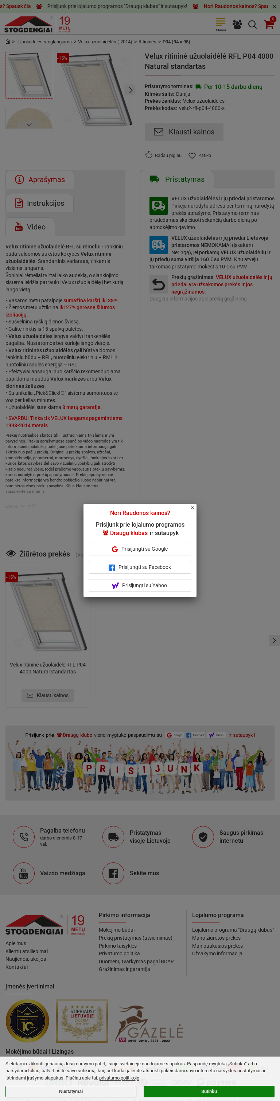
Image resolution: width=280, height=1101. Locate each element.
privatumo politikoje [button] (119, 1078)
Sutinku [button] (209, 1091)
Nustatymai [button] (71, 1091)
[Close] (196, 511)
